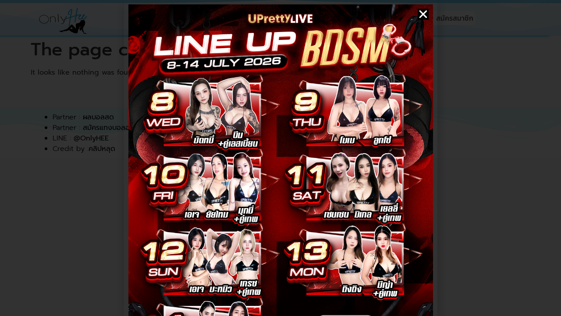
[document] (280, 158)
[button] (423, 14)
